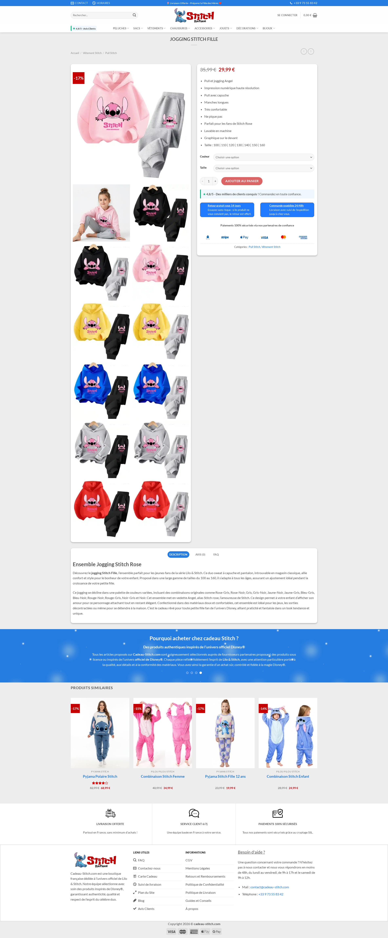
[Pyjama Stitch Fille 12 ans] (225, 728)
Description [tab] (178, 554)
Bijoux (267, 28)
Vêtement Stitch (92, 53)
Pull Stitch (111, 53)
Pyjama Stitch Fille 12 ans (225, 771)
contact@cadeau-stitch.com (269, 882)
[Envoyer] (134, 15)
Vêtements (155, 28)
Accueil (75, 53)
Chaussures (179, 28)
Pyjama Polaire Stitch (100, 771)
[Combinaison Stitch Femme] (162, 728)
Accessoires (203, 28)
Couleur (204, 156)
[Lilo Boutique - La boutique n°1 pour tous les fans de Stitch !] (194, 15)
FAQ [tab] (216, 554)
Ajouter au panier (242, 181)
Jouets (224, 28)
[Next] (375, 659)
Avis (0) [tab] (200, 554)
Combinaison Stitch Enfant (288, 771)
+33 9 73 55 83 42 (305, 3)
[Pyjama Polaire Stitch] (100, 728)
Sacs (136, 28)
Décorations (246, 28)
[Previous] (13, 659)
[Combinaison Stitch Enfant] (288, 728)
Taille (203, 167)
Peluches (119, 28)
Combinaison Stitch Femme (163, 771)
